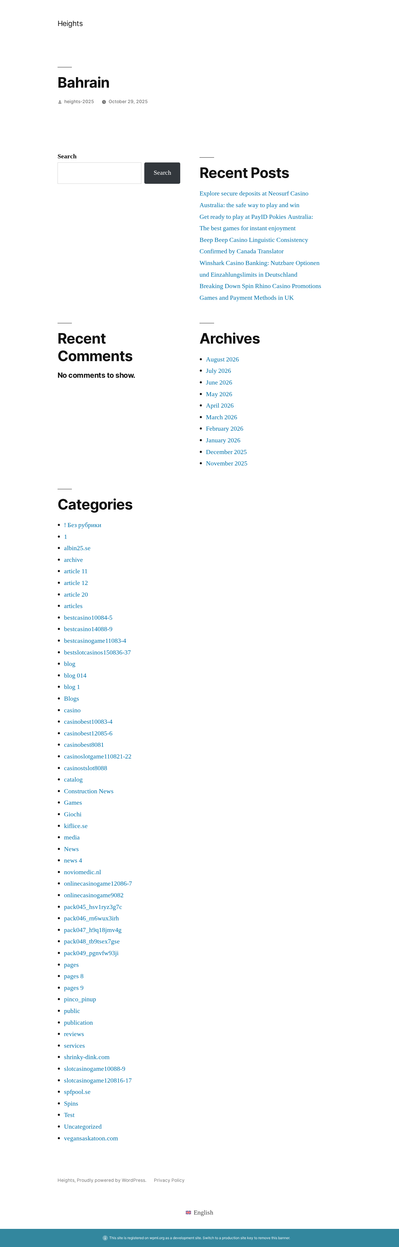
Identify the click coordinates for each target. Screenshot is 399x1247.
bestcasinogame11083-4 (95, 641)
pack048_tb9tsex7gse (92, 941)
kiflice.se (76, 826)
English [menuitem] (203, 1212)
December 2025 (226, 452)
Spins (71, 1103)
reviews (74, 1034)
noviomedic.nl (82, 872)
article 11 (76, 571)
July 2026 (218, 371)
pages (71, 965)
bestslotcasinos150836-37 (97, 652)
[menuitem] (199, 1212)
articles (73, 606)
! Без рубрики (82, 525)
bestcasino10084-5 (88, 618)
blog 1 (72, 687)
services (74, 1046)
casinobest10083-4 (88, 722)
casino (72, 710)
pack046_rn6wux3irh (91, 918)
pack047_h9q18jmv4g (93, 930)
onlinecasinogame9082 (94, 895)
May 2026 (219, 394)
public (72, 1011)
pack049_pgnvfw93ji (91, 953)
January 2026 (223, 440)
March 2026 (221, 417)
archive (73, 560)
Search (67, 156)
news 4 (73, 860)
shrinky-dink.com (87, 1057)
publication (78, 1023)
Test (69, 1115)
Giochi (72, 814)
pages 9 (74, 988)
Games (73, 803)
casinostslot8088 (85, 768)
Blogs (71, 698)
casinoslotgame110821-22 (97, 756)
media (72, 837)
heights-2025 (79, 101)
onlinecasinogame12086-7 (98, 883)
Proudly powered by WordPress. (112, 1180)
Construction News (89, 791)
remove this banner (273, 1238)
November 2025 (226, 463)
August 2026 (222, 359)
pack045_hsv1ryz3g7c (93, 907)
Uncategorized (83, 1127)
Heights (70, 23)
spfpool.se (77, 1092)
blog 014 (75, 675)
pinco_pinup (80, 999)
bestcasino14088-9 (88, 629)
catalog (73, 779)
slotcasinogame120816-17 (98, 1080)
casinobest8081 (84, 745)
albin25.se (77, 548)
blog (69, 664)
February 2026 (224, 429)
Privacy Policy (169, 1180)
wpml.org (157, 1238)
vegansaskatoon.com (91, 1138)
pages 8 (74, 976)
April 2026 (220, 405)
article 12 (76, 583)
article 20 (76, 594)
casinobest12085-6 (88, 733)
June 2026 (219, 382)
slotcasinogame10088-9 (94, 1069)
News (71, 849)
